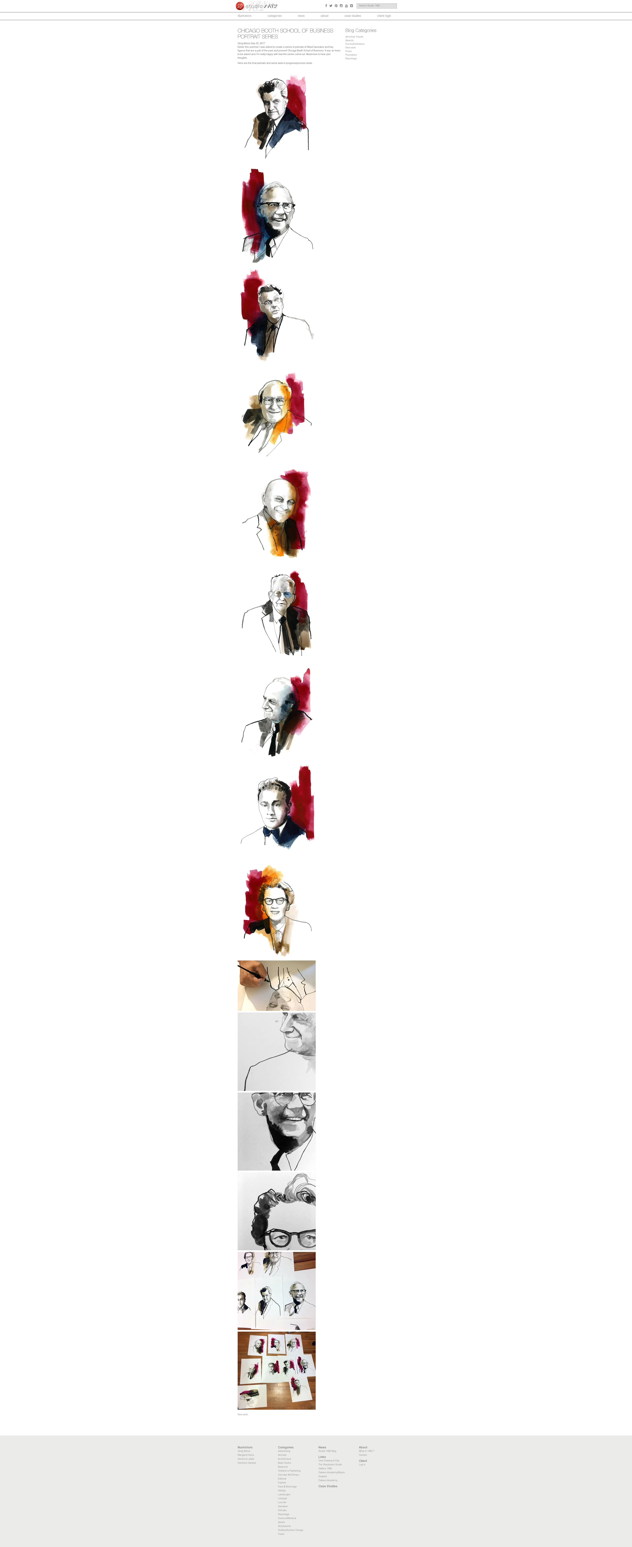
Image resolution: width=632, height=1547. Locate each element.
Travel (281, 1534)
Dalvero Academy (328, 1480)
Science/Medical (287, 1518)
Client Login (384, 16)
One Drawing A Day (328, 1461)
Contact (363, 1455)
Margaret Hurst (246, 1455)
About (324, 16)
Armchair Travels (354, 37)
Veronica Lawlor (246, 1459)
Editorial (282, 1479)
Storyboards (284, 1526)
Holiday (282, 1491)
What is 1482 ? (366, 1451)
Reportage (351, 59)
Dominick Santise (247, 1463)
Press (348, 51)
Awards (349, 41)
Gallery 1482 (325, 1469)
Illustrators (244, 16)
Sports (281, 1522)
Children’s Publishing (289, 1471)
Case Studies (352, 16)
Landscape (284, 1495)
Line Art (282, 1503)
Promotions (351, 55)
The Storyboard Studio (330, 1465)
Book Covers (284, 1463)
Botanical (283, 1467)
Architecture (284, 1459)
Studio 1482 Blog (327, 1451)
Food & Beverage (287, 1487)
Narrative (283, 1507)
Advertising (284, 1451)
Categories (275, 16)
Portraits (282, 1510)
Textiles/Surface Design (290, 1530)
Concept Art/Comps (288, 1475)
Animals (282, 1455)
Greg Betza (244, 1451)
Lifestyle (282, 1499)
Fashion (282, 1483)
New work (243, 1415)
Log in (362, 1465)
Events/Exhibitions (355, 44)
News (301, 16)
